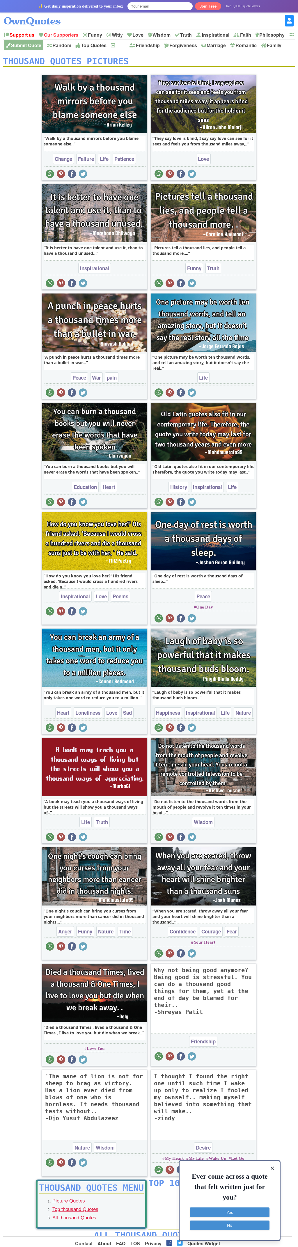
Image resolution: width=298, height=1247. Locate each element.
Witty (117, 34)
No (229, 1225)
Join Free (208, 6)
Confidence (183, 931)
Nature (243, 712)
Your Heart (204, 942)
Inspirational (215, 34)
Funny (95, 34)
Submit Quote (26, 45)
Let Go (237, 1158)
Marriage (216, 45)
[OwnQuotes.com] (35, 16)
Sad (127, 712)
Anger (65, 931)
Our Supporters (61, 34)
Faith (245, 34)
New (120, 45)
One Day (204, 607)
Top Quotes (94, 45)
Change (63, 158)
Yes (229, 1212)
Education (85, 486)
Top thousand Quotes (75, 1209)
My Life (196, 1158)
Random (61, 45)
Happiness (168, 712)
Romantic (246, 45)
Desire (203, 1147)
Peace (79, 377)
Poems (120, 596)
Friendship (148, 45)
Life (104, 158)
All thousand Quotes (74, 1218)
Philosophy (272, 34)
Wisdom (161, 34)
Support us (22, 34)
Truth (186, 34)
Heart (109, 486)
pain (112, 377)
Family (274, 45)
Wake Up (217, 1158)
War (96, 377)
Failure (86, 158)
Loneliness (87, 712)
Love (137, 34)
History (178, 486)
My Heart (174, 1158)
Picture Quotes (68, 1201)
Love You (95, 1048)
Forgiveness (183, 45)
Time (125, 931)
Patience (124, 158)
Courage (211, 931)
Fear (232, 931)
